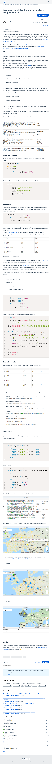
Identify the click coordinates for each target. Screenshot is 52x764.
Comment (8, 674)
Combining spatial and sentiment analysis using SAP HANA (23, 11)
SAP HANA (9, 31)
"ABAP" (24, 683)
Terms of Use (11, 761)
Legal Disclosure (24, 761)
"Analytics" (34, 685)
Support (36, 761)
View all (4, 751)
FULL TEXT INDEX (26, 265)
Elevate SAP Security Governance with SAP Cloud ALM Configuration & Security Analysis (22, 693)
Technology (22, 4)
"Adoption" (39, 683)
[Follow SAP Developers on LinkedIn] (29, 758)
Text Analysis (45, 260)
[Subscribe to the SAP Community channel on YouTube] (27, 758)
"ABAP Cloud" (8, 683)
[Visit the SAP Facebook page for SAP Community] (22, 758)
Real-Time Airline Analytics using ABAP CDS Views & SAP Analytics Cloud (19, 712)
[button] (44, 25)
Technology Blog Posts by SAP (11, 701)
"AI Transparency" (16, 685)
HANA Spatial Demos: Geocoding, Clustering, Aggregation (24, 558)
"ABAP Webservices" (16, 683)
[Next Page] (27, 687)
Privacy (6, 761)
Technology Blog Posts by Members (31, 4)
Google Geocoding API (13, 232)
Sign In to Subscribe (42, 15)
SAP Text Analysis (16, 31)
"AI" (22, 685)
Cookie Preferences (43, 761)
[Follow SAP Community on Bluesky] (24, 758)
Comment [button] (45, 662)
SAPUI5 (5, 31)
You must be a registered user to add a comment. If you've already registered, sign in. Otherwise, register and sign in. (24, 671)
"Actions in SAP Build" (30, 683)
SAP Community (6, 4)
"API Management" (42, 685)
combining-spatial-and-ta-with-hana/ (32, 44)
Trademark (31, 761)
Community (10, 1)
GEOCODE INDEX (15, 227)
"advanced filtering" (7, 685)
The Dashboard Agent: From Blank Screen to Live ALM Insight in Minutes (19, 703)
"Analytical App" (27, 685)
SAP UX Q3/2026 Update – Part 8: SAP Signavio (13, 707)
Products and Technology (14, 4)
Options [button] (37, 17)
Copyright (17, 761)
